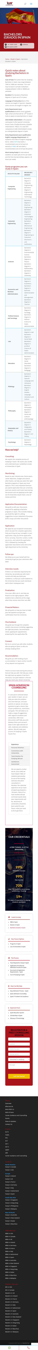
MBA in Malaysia (10, 1278)
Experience (15, 744)
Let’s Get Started (19, 1076)
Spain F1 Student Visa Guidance (19, 996)
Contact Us (8, 1124)
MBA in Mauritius (11, 1275)
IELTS (16, 142)
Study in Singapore (11, 1200)
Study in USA (9, 1170)
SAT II (7, 1147)
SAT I (6, 1144)
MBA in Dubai (9, 1272)
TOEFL (14, 146)
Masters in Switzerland (12, 1308)
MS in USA (8, 1287)
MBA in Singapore (11, 1266)
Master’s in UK (10, 1293)
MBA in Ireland (10, 1242)
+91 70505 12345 (12, 44)
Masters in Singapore (12, 1320)
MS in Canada (9, 1290)
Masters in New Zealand (13, 1317)
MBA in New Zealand (12, 1263)
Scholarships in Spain (16, 1015)
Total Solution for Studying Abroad (17, 757)
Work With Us (9, 1109)
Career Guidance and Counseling (16, 1115)
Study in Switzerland (12, 1191)
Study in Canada (10, 1167)
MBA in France (10, 1248)
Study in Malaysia (11, 1209)
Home (7, 59)
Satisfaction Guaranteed (15, 763)
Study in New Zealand (12, 1218)
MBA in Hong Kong (11, 1269)
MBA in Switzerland (11, 1254)
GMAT (7, 1150)
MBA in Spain (14, 922)
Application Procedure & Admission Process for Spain (18, 966)
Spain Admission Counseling (18, 994)
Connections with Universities (17, 752)
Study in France (10, 1182)
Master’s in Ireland (11, 1296)
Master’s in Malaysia (12, 1332)
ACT (6, 1141)
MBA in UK (8, 1239)
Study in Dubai (10, 1221)
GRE (6, 1153)
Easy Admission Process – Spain (19, 991)
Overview (8, 1103)
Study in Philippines (11, 1206)
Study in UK (9, 1179)
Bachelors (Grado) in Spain (17, 928)
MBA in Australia (10, 1260)
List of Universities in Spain (18, 946)
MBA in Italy (9, 1251)
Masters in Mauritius (12, 1329)
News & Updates (10, 1121)
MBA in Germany (10, 1245)
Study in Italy (9, 1188)
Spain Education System (17, 1013)
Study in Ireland (10, 1176)
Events (7, 1118)
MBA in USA (9, 1233)
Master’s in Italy (10, 1305)
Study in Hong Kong (11, 1203)
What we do (9, 1106)
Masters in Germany (12, 1302)
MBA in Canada (10, 1236)
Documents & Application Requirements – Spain (17, 971)
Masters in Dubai (10, 1326)
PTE (6, 1138)
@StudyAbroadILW (12, 47)
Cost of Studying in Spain (17, 975)
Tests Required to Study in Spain (19, 963)
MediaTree (25, 1343)
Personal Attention (17, 747)
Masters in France (11, 1299)
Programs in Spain (15, 944)
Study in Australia (11, 1215)
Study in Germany (11, 1185)
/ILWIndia (25, 44)
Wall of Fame (9, 1112)
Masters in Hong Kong (12, 1323)
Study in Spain (15, 59)
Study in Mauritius (11, 1224)
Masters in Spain (15, 925)
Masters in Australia (11, 1314)
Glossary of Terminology (17, 1018)
